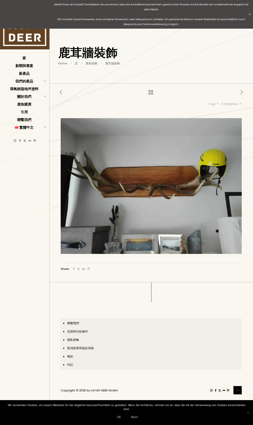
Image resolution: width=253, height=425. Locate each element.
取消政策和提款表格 (80, 348)
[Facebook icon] (19, 141)
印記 (70, 365)
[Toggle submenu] (44, 81)
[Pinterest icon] (34, 141)
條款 (70, 356)
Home (62, 63)
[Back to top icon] (237, 390)
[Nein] (248, 413)
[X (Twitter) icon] (24, 141)
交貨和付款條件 (77, 331)
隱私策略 (73, 340)
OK (119, 417)
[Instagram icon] (14, 141)
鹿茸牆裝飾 (112, 63)
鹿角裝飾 (91, 63)
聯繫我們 (73, 323)
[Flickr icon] (29, 141)
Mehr (134, 417)
